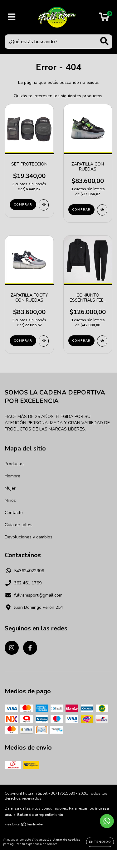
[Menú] (12, 17)
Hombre (12, 476)
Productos (15, 464)
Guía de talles (18, 525)
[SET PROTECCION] (44, 205)
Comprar (23, 204)
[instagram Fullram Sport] (12, 648)
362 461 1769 (27, 583)
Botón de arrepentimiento (40, 814)
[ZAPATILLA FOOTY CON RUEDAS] (44, 341)
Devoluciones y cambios (28, 537)
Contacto (14, 513)
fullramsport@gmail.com (38, 595)
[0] (104, 19)
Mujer (10, 488)
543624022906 (29, 571)
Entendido (100, 842)
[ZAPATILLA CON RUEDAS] (102, 210)
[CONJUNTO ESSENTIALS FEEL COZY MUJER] (102, 341)
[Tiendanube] (24, 824)
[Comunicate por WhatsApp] (107, 821)
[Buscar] (104, 41)
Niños (10, 500)
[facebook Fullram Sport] (30, 648)
